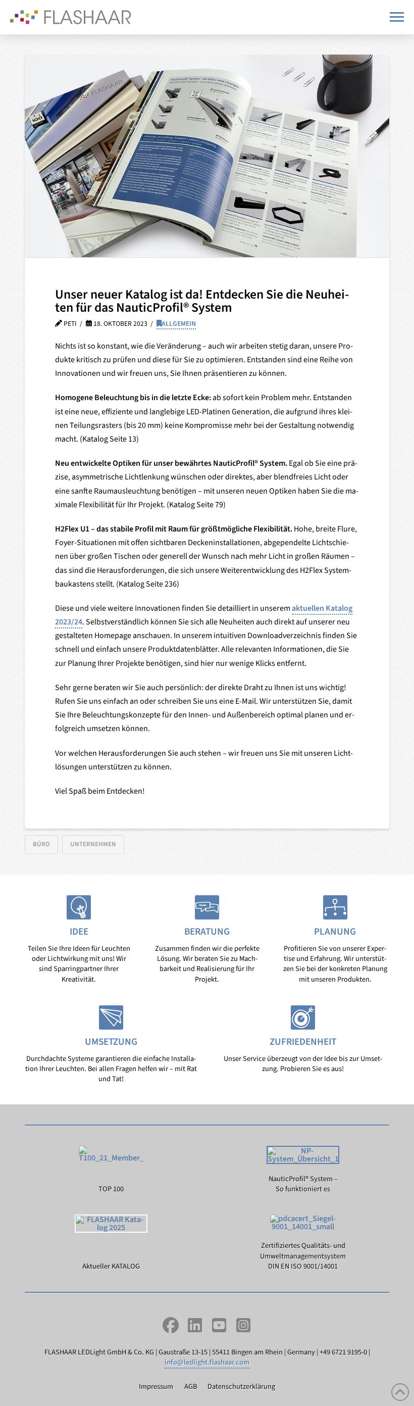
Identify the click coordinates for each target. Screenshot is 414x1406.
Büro (41, 844)
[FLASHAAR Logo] (70, 17)
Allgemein (179, 323)
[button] (397, 17)
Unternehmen (93, 844)
